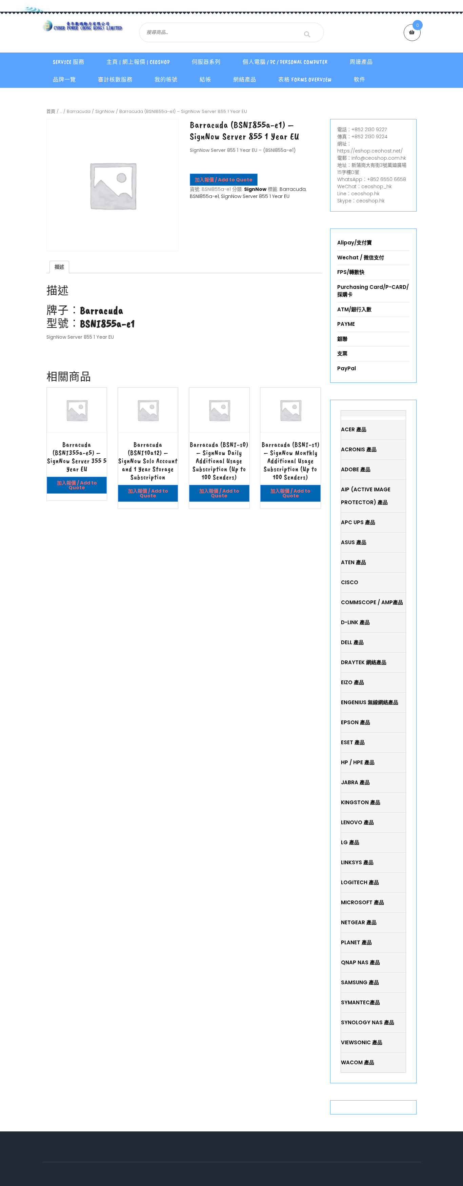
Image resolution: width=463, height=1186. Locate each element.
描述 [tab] (59, 266)
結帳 (205, 79)
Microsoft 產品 (362, 902)
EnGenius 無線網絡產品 (369, 702)
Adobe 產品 (355, 469)
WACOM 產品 (357, 1062)
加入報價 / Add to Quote (224, 179)
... (61, 111)
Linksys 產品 (357, 862)
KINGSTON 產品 (360, 802)
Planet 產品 (356, 942)
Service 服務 (68, 62)
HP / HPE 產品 (358, 762)
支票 (342, 353)
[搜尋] (307, 34)
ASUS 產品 (353, 542)
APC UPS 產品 (358, 522)
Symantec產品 (360, 1002)
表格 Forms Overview (305, 79)
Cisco (349, 582)
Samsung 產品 (360, 982)
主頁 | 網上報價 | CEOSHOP (138, 62)
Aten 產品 (353, 562)
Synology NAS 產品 (367, 1022)
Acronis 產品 (359, 449)
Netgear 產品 (359, 922)
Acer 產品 (353, 429)
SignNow (105, 111)
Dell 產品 (352, 642)
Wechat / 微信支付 (360, 257)
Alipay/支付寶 (354, 242)
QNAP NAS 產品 (360, 962)
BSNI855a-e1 (204, 196)
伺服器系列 (206, 62)
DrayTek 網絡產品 (363, 662)
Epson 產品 (355, 722)
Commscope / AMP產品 (372, 602)
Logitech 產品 (360, 882)
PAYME (346, 324)
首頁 (50, 111)
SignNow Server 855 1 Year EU (255, 196)
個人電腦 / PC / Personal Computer (285, 62)
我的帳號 (166, 79)
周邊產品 (361, 62)
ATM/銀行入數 (354, 309)
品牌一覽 (64, 79)
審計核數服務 (115, 79)
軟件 (359, 79)
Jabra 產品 (355, 782)
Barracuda (78, 111)
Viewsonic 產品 (361, 1042)
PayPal (346, 368)
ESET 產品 (353, 742)
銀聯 (342, 338)
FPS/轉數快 (350, 272)
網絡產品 (244, 79)
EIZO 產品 (352, 682)
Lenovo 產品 (357, 822)
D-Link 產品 (355, 622)
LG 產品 (350, 842)
